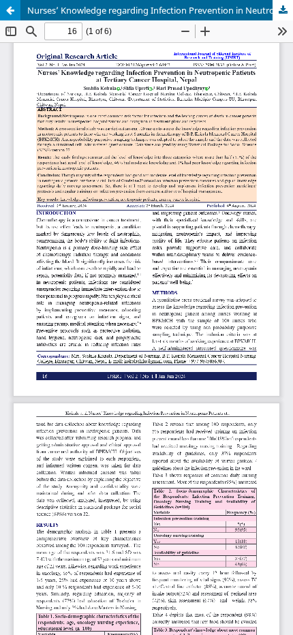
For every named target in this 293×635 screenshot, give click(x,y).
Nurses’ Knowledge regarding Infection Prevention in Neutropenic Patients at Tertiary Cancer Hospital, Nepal (160, 10)
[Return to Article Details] (10, 10)
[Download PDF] (283, 10)
